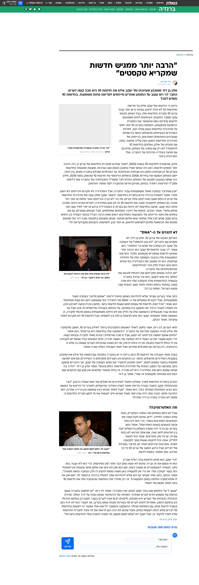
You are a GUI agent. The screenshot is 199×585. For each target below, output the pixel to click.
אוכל (102, 3)
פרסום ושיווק (141, 10)
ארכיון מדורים (95, 10)
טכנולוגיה (70, 3)
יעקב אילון (172, 520)
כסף (110, 3)
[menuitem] (158, 3)
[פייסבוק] (26, 9)
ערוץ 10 (163, 520)
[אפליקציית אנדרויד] (39, 9)
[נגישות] (4, 3)
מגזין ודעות (109, 10)
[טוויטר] (30, 9)
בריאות (92, 3)
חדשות (160, 3)
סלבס (118, 3)
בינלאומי (129, 10)
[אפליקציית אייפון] (35, 9)
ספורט (149, 3)
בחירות (139, 3)
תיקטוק (120, 10)
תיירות (81, 3)
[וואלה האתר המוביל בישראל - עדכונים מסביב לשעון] (171, 3)
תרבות (128, 3)
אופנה (59, 3)
